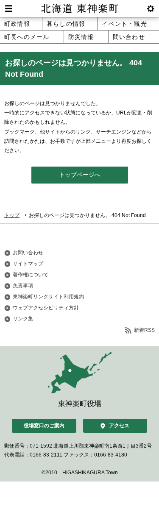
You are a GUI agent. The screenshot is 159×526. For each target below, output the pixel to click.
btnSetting (150, 8)
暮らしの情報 (66, 23)
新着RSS (144, 330)
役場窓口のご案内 (44, 426)
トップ (12, 215)
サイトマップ (28, 263)
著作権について (30, 274)
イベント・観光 (124, 23)
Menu (8, 8)
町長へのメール (26, 36)
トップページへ (79, 175)
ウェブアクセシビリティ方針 (46, 307)
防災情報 (81, 36)
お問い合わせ (28, 252)
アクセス (119, 426)
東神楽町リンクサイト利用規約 (48, 296)
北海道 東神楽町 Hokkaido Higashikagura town (79, 8)
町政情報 (17, 23)
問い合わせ (129, 36)
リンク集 (23, 318)
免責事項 (23, 285)
